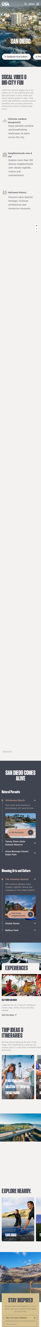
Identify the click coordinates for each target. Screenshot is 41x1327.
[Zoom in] (36, 225)
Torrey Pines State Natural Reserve (15, 843)
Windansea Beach (15, 800)
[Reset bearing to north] (36, 232)
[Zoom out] (36, 228)
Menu (32, 4)
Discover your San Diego (22, 1167)
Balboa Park (11, 930)
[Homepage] (5, 5)
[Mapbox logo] (7, 751)
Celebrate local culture (17, 56)
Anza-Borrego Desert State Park (16, 853)
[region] (20, 488)
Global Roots (12, 923)
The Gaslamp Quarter (17, 879)
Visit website (19, 1159)
